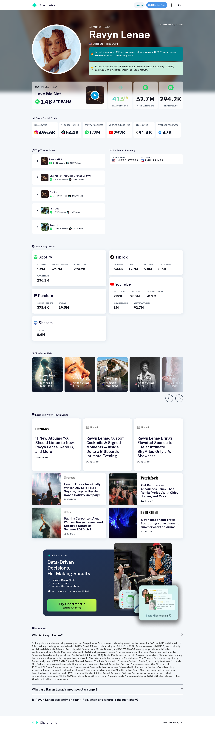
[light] (171, 5)
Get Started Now (156, 5)
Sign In (139, 5)
